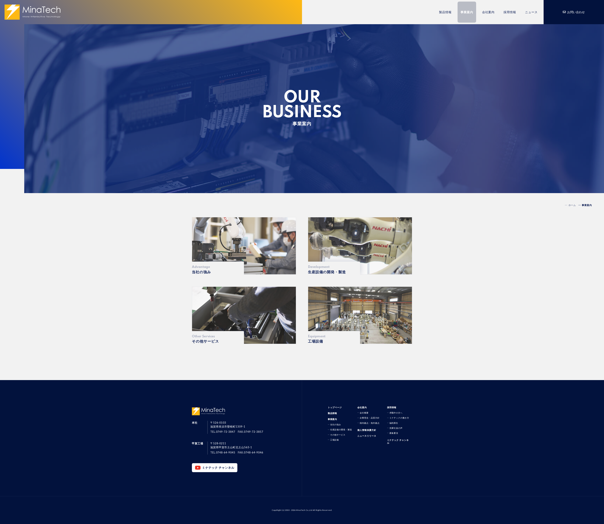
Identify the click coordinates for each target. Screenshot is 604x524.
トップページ (335, 407)
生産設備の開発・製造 (341, 429)
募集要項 (393, 433)
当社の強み (335, 424)
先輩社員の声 (396, 428)
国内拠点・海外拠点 (370, 423)
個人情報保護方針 (366, 430)
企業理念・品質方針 (370, 418)
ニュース (531, 12)
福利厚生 (393, 423)
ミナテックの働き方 (399, 418)
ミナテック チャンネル (218, 467)
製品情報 (445, 12)
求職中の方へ (396, 413)
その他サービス (338, 434)
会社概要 (364, 413)
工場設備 (334, 440)
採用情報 (509, 12)
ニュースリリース (366, 435)
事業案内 (467, 12)
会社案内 (488, 12)
